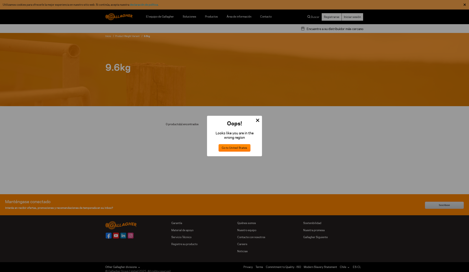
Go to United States (234, 148)
